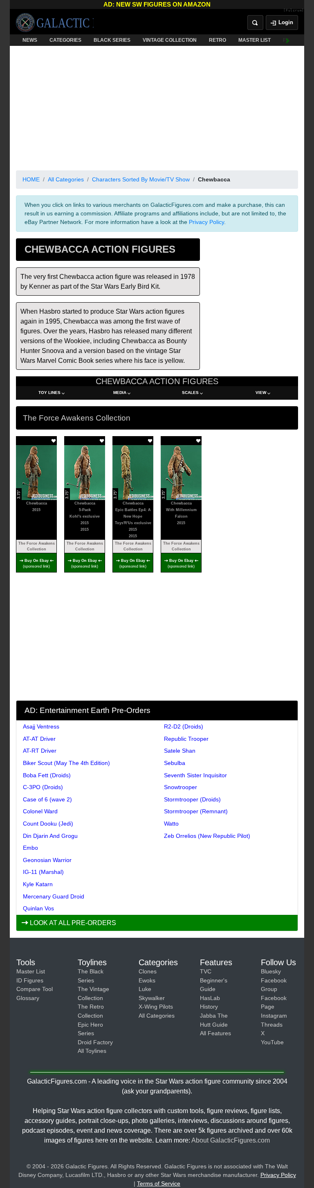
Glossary (27, 998)
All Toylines (92, 1051)
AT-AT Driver (39, 738)
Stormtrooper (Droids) (192, 799)
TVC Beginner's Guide (213, 980)
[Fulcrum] (293, 10)
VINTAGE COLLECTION (170, 40)
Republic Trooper (186, 738)
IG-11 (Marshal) (43, 872)
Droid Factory (95, 1042)
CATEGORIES (65, 40)
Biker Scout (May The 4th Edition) (66, 763)
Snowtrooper (180, 787)
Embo (30, 847)
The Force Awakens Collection (36, 546)
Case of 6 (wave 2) (47, 799)
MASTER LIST (254, 40)
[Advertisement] (157, 106)
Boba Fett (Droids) (47, 775)
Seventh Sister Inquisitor (195, 775)
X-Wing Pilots (156, 1006)
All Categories (66, 179)
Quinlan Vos (38, 908)
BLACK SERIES (112, 40)
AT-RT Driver (39, 750)
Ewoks (147, 980)
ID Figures (29, 980)
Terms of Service (158, 1183)
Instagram (274, 1015)
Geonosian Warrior (47, 860)
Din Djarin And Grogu (50, 836)
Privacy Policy (206, 222)
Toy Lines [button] (49, 392)
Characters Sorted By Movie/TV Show (141, 179)
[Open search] (255, 22)
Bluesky (271, 971)
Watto (171, 823)
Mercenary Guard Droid (53, 896)
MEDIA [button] (119, 392)
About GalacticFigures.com (230, 1140)
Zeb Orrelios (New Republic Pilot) (207, 836)
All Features (215, 1033)
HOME (31, 179)
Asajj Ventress (41, 726)
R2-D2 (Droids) (183, 726)
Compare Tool (34, 989)
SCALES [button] (190, 392)
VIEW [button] (261, 392)
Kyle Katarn (38, 884)
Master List (30, 971)
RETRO (217, 40)
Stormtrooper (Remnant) (196, 811)
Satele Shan (179, 750)
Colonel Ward (40, 811)
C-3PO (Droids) (43, 787)
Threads (272, 1024)
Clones (148, 971)
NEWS (29, 40)
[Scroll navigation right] (288, 40)
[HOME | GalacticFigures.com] (55, 22)
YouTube (272, 1042)
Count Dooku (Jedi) (48, 823)
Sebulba (174, 763)
